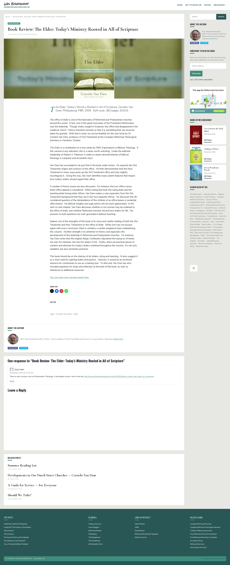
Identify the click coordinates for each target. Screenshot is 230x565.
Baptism (221, 194)
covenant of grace (210, 208)
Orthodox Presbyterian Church (201, 227)
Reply (12, 381)
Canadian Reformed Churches (201, 524)
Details (208, 140)
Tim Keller (201, 241)
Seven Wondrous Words (211, 168)
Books (207, 5)
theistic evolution (209, 238)
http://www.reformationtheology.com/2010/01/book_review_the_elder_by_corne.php (119, 376)
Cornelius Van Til (196, 208)
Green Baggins (94, 527)
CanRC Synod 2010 (213, 202)
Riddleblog (93, 534)
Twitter (23, 348)
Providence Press (196, 541)
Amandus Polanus (210, 194)
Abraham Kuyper (196, 194)
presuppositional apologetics (200, 230)
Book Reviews (14, 23)
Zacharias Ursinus (202, 246)
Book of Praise (210, 197)
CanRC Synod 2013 (197, 205)
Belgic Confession (196, 197)
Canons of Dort (211, 200)
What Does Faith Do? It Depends (15, 524)
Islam (212, 222)
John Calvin (220, 222)
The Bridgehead (94, 538)
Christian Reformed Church (215, 205)
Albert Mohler (140, 524)
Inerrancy (205, 222)
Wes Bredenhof (30, 34)
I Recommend (9, 531)
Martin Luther (206, 224)
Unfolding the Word (96, 544)
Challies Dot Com (95, 524)
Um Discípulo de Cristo (198, 548)
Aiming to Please (211, 149)
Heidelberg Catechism (203, 219)
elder (75, 314)
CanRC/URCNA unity (197, 202)
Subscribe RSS (39, 559)
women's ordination (205, 244)
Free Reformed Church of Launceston (203, 534)
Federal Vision (219, 211)
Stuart (16, 369)
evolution (209, 211)
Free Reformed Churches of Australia (203, 213)
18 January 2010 (14, 34)
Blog (8, 17)
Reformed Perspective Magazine (146, 534)
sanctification (194, 235)
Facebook (13, 348)
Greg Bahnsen (212, 216)
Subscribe (196, 73)
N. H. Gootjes (217, 224)
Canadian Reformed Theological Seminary (205, 527)
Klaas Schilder (195, 224)
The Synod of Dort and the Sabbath (16, 538)
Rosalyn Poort (218, 559)
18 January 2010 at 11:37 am (21, 373)
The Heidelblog (94, 541)
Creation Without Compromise (201, 531)
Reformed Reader (95, 531)
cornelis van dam (64, 314)
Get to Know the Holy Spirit (213, 129)
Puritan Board (139, 531)
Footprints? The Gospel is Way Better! (17, 527)
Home (179, 5)
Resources (219, 5)
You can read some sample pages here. (69, 277)
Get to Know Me (193, 5)
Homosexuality (195, 222)
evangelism (200, 211)
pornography (217, 227)
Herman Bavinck (218, 219)
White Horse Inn (141, 538)
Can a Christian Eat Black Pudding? (16, 544)
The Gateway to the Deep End (14, 541)
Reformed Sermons (197, 544)
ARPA (137, 527)
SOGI (202, 235)
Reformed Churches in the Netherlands (208, 233)
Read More (118, 339)
